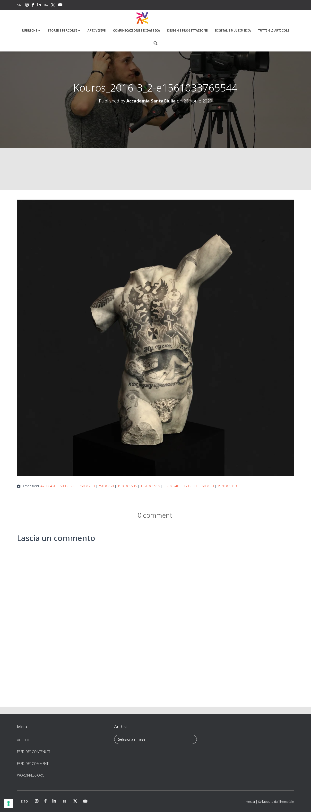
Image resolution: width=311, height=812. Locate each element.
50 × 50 (208, 486)
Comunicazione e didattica (136, 30)
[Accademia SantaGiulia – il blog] (155, 18)
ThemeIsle (286, 801)
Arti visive (96, 30)
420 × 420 (48, 486)
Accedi (23, 740)
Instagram (27, 5)
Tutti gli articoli (273, 30)
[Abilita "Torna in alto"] (301, 802)
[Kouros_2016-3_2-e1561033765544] (155, 337)
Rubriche (30, 30)
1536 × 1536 (127, 486)
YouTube (60, 5)
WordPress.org (30, 775)
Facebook (33, 5)
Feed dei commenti (33, 763)
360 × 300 (190, 486)
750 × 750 (87, 486)
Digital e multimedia (233, 30)
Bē (46, 5)
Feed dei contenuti (33, 751)
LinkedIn (39, 5)
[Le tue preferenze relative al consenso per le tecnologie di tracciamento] (8, 803)
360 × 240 (171, 486)
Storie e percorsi (63, 30)
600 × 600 (67, 486)
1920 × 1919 (150, 486)
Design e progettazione (187, 30)
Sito (19, 5)
